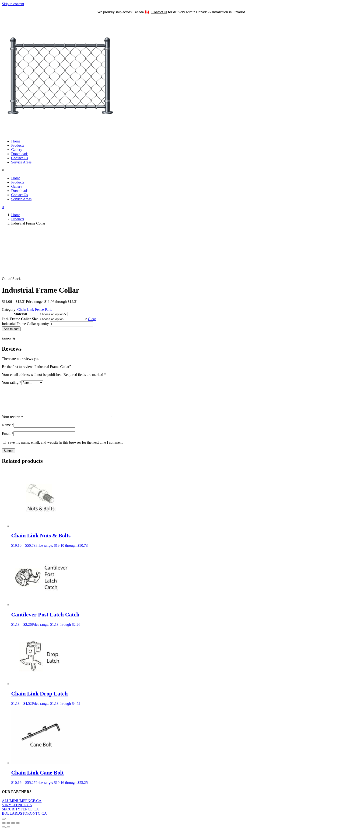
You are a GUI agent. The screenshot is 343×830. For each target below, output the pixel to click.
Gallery (16, 150)
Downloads (19, 154)
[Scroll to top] (4, 819)
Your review (12, 417)
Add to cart (11, 329)
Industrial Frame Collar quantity (25, 324)
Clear (92, 319)
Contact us (159, 12)
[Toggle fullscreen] (8, 823)
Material (20, 314)
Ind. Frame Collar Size (20, 319)
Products (17, 145)
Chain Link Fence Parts (34, 309)
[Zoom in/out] (4, 823)
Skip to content (13, 4)
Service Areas (21, 162)
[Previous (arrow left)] (4, 827)
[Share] (13, 823)
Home (15, 141)
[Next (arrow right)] (8, 827)
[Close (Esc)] (18, 823)
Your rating (11, 382)
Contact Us (19, 158)
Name (8, 425)
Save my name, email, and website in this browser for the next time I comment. (65, 442)
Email (7, 434)
